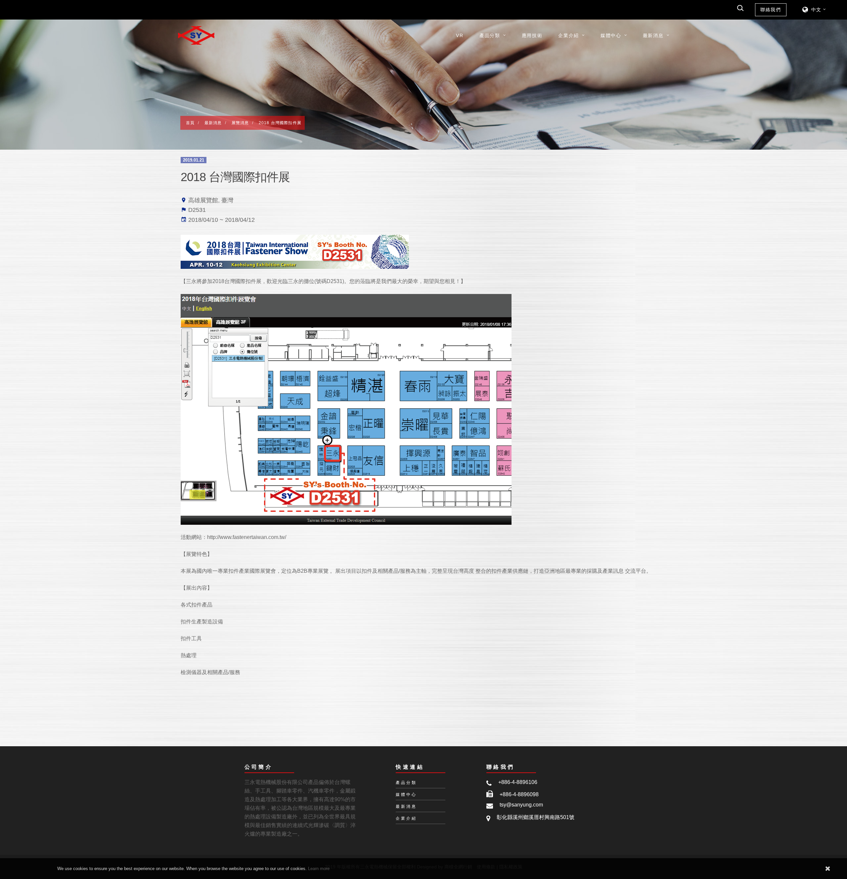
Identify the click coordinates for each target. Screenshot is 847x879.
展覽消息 (240, 123)
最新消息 (653, 35)
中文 (816, 9)
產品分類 (489, 35)
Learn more (319, 868)
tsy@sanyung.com (521, 804)
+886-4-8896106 (517, 782)
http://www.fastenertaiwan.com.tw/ (246, 537)
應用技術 (532, 35)
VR (459, 35)
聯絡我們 (770, 9)
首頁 (190, 123)
